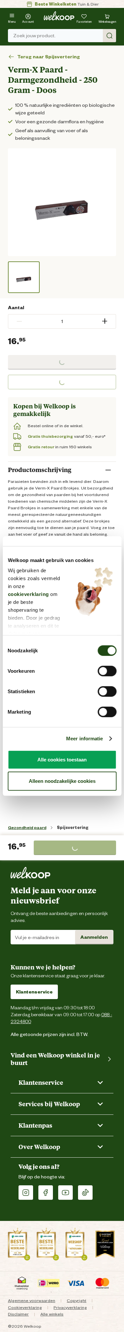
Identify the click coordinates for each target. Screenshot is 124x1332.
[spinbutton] (62, 321)
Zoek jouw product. (34, 35)
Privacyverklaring (70, 1307)
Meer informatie (84, 738)
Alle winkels (51, 1314)
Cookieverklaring (25, 1307)
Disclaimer (18, 1314)
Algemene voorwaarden (31, 1300)
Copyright (76, 1300)
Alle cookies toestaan (62, 759)
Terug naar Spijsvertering (48, 56)
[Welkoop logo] (59, 15)
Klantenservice (34, 991)
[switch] (107, 671)
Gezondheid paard (27, 827)
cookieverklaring (28, 594)
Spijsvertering (73, 827)
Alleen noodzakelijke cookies (62, 781)
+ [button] (105, 321)
